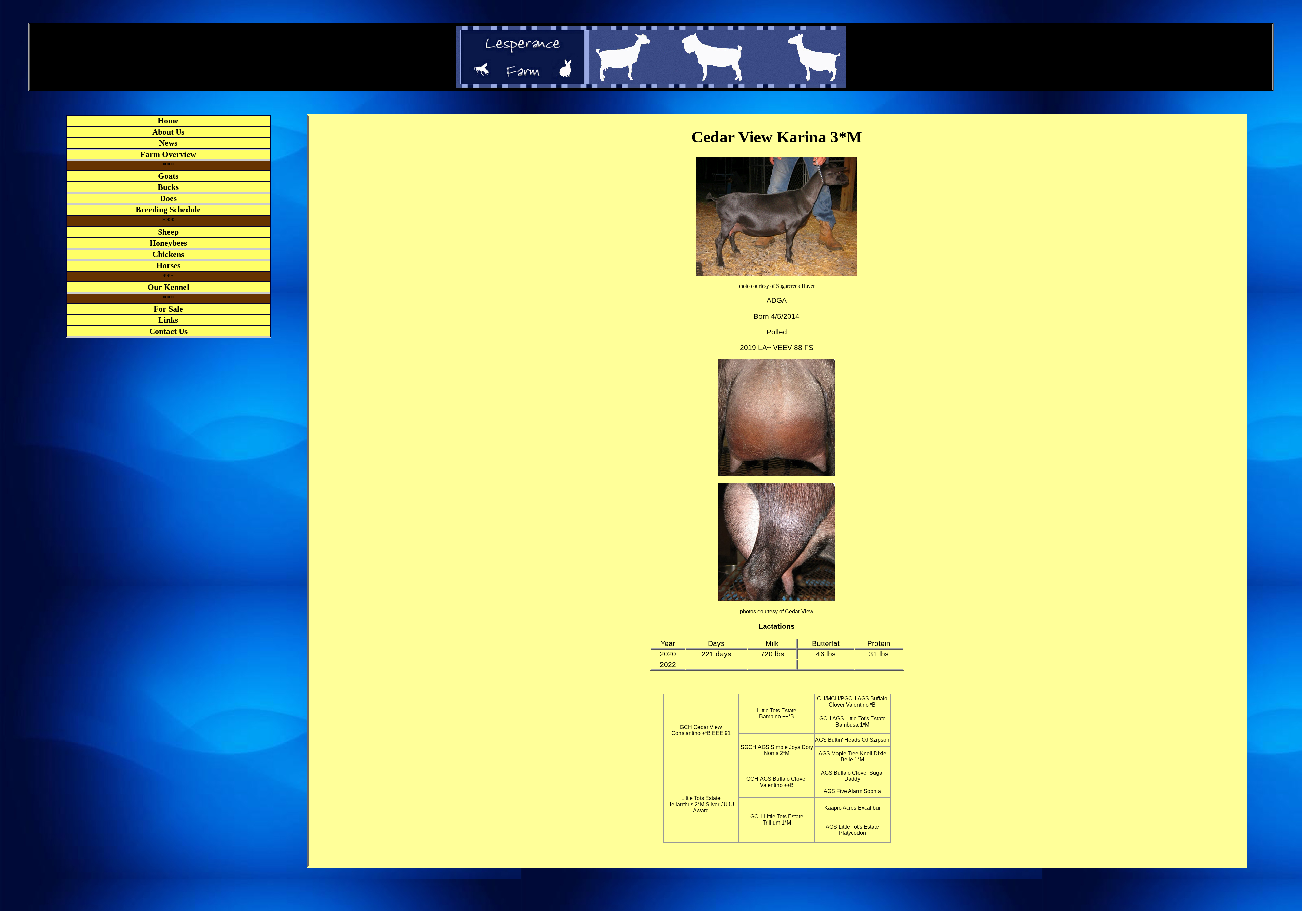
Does (168, 198)
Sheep (168, 231)
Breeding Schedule (168, 209)
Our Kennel (168, 287)
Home (168, 120)
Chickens (168, 254)
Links (168, 320)
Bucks (168, 187)
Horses (168, 265)
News (168, 143)
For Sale (168, 308)
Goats (168, 176)
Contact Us (168, 331)
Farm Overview (168, 154)
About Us (168, 131)
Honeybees (168, 243)
